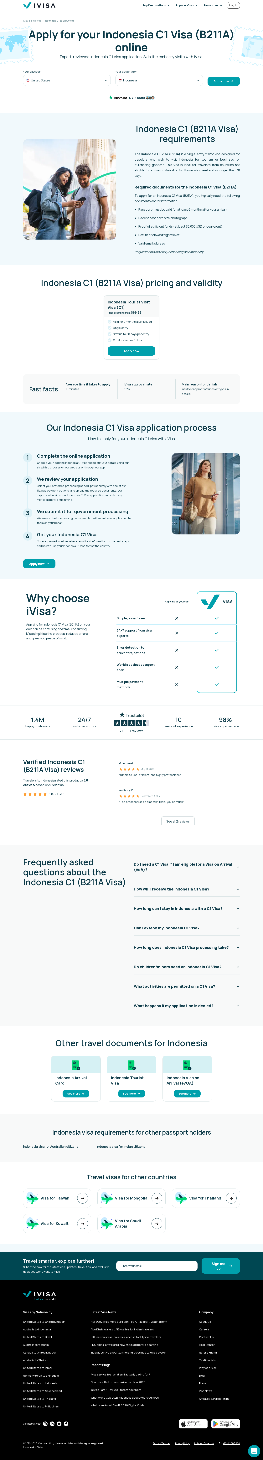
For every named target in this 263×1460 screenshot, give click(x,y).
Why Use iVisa (208, 1368)
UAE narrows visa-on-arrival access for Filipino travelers (126, 1337)
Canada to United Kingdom (40, 1352)
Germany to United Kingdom (41, 1375)
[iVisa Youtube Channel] (59, 1423)
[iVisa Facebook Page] (66, 1423)
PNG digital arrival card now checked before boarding (124, 1345)
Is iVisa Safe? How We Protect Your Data (116, 1390)
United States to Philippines (41, 1406)
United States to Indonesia (40, 1383)
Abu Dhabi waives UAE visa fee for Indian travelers (122, 1329)
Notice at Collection (204, 1443)
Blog (202, 1375)
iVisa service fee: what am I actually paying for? (120, 1374)
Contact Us (206, 1337)
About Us (205, 1321)
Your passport (32, 71)
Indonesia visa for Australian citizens (50, 1146)
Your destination (126, 71)
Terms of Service (161, 1443)
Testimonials (207, 1360)
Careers (204, 1329)
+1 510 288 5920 (231, 1443)
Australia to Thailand (36, 1360)
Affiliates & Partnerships (214, 1399)
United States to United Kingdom (44, 1321)
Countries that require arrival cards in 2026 (118, 1382)
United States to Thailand (39, 1399)
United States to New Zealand (42, 1391)
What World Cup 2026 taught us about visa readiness (125, 1397)
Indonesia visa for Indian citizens (120, 1146)
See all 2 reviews (178, 821)
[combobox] (67, 80)
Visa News (205, 1391)
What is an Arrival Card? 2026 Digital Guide (118, 1405)
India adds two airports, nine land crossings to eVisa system (129, 1352)
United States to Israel (37, 1368)
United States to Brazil (37, 1337)
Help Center (207, 1345)
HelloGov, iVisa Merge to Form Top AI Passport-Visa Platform (129, 1321)
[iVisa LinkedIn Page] (52, 1423)
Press (202, 1383)
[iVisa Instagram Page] (45, 1423)
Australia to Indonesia (37, 1329)
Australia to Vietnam (36, 1345)
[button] (156, 5)
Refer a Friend (208, 1352)
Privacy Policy (182, 1443)
